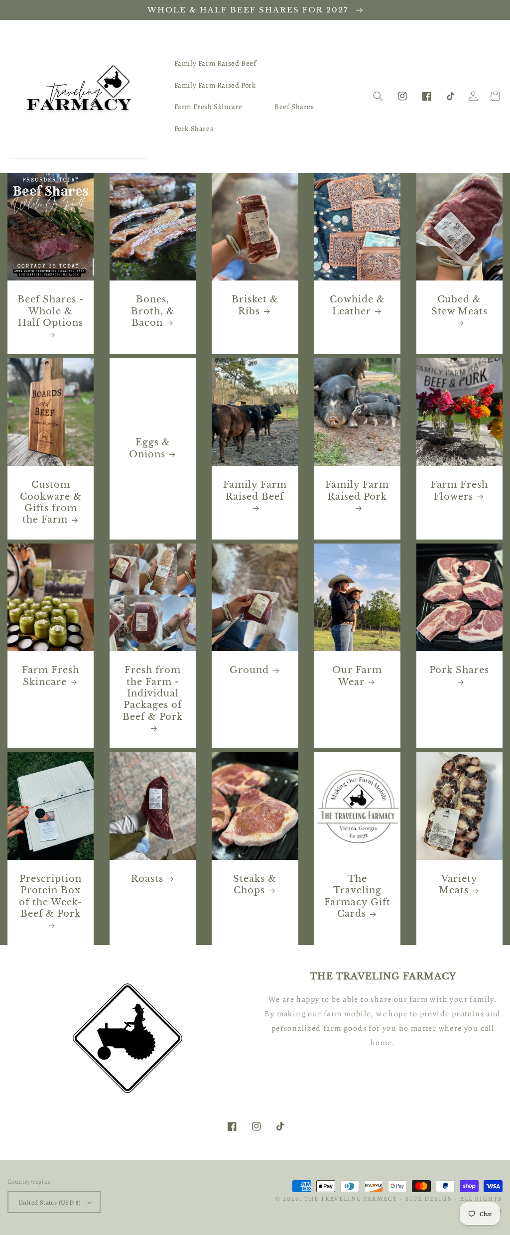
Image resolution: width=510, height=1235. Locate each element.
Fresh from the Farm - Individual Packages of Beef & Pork (153, 693)
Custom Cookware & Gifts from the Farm (51, 502)
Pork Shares (459, 670)
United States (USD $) (49, 1202)
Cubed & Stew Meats (459, 305)
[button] (378, 96)
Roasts (147, 878)
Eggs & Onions (149, 448)
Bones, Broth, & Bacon (153, 311)
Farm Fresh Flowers (459, 490)
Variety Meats (458, 884)
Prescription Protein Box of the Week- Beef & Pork (50, 896)
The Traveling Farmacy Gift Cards (357, 896)
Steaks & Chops (254, 884)
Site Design (429, 1198)
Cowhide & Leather (357, 305)
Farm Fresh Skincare (50, 676)
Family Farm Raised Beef (255, 490)
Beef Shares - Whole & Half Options (50, 311)
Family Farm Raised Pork (357, 490)
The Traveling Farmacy (350, 1198)
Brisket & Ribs (255, 305)
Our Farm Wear (357, 676)
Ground (249, 670)
